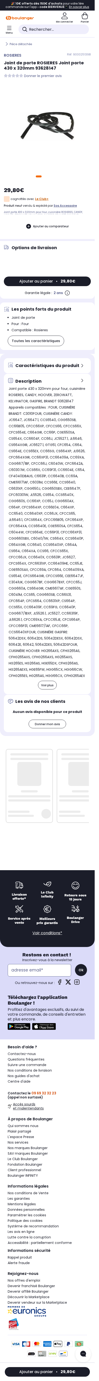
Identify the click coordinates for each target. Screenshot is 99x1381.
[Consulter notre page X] (68, 983)
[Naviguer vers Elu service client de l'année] (47, 1324)
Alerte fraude (19, 1262)
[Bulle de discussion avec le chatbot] (83, 1354)
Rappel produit (20, 1257)
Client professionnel (24, 1170)
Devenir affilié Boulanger (28, 1291)
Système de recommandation (33, 1226)
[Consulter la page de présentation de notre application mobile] (19, 1026)
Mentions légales (22, 1204)
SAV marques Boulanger (28, 1153)
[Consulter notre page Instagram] (77, 983)
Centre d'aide (19, 1081)
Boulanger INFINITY (23, 1175)
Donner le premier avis (43, 76)
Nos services (18, 1142)
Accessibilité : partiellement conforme (40, 1242)
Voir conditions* (47, 933)
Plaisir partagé (19, 1131)
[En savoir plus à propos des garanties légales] (67, 293)
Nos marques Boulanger (28, 1148)
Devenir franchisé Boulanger (31, 1286)
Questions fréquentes (26, 1059)
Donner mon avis (47, 724)
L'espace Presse (21, 1136)
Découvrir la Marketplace (29, 1297)
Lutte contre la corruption (29, 1237)
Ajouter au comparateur (51, 226)
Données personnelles (26, 1209)
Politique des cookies (25, 1220)
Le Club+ (42, 199)
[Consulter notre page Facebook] (59, 983)
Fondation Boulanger (25, 1164)
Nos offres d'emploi (24, 1280)
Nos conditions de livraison (30, 1070)
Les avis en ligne (21, 1231)
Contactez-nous (22, 1053)
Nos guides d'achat (24, 1075)
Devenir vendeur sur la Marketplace (37, 1302)
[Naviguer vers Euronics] (47, 1311)
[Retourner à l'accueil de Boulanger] (20, 18)
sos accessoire (65, 206)
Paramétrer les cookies (27, 1215)
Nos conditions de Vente (28, 1193)
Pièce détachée (21, 44)
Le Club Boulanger (23, 1159)
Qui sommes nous (23, 1125)
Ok (81, 970)
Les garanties (19, 1198)
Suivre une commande (27, 1064)
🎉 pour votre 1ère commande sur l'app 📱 (47, 5)
